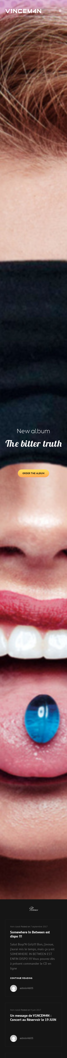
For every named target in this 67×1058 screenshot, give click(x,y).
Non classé (15, 926)
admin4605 (26, 988)
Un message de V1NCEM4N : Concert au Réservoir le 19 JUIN (33, 1017)
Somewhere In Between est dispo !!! (30, 934)
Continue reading (21, 978)
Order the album (36, 474)
